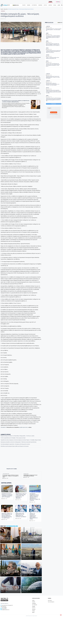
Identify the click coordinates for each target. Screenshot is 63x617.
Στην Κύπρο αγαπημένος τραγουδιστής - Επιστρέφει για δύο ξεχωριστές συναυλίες (15, 444)
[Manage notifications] (61, 615)
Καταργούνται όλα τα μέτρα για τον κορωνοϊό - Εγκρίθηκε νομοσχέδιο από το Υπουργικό (7, 495)
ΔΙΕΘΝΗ (59, 5)
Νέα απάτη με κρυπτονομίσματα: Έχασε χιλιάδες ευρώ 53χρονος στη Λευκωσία (15, 446)
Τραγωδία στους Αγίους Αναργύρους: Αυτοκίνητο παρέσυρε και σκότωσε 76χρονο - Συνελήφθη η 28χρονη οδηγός (21, 439)
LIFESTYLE (45, 5)
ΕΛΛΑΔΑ (54, 5)
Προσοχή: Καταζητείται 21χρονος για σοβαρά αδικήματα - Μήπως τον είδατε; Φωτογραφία (53, 77)
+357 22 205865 (4, 607)
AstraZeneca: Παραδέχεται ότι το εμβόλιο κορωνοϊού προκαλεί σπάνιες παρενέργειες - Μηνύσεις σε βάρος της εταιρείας (35, 497)
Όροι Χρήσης (50, 600)
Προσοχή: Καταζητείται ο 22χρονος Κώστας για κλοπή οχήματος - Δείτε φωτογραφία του (53, 29)
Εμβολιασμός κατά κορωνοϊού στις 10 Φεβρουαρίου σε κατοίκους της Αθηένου (21, 515)
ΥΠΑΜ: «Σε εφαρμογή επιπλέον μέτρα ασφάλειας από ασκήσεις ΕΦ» (52, 58)
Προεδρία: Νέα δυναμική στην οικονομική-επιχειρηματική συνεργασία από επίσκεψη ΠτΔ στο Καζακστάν (10, 555)
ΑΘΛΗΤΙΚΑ (50, 5)
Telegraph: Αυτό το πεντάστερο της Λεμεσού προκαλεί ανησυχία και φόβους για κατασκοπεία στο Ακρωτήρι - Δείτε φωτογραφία (31, 538)
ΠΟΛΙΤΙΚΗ (23, 5)
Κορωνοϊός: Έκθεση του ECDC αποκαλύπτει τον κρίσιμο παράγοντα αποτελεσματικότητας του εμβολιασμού (7, 515)
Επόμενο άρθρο (26, 473)
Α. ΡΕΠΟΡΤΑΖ (48, 26)
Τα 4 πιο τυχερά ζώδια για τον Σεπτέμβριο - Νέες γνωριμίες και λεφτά (13, 437)
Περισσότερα (53, 103)
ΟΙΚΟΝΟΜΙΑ (40, 5)
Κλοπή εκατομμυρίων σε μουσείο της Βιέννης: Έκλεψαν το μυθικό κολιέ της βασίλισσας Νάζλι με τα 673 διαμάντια (52, 44)
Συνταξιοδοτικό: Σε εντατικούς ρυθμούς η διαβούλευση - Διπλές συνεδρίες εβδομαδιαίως (15, 101)
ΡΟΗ (49, 22)
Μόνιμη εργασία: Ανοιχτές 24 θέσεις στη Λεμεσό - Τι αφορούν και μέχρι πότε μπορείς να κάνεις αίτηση (10, 588)
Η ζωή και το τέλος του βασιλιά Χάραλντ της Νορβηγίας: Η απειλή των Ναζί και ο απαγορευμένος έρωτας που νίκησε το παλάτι (53, 37)
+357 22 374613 (4, 608)
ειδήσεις (30, 427)
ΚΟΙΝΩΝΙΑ (28, 5)
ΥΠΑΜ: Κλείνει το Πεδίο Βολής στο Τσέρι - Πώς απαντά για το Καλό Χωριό (30, 555)
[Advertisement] (53, 71)
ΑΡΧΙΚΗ (33, 600)
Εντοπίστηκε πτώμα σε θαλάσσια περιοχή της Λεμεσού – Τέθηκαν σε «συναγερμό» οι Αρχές (10, 476)
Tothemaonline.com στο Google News (12, 427)
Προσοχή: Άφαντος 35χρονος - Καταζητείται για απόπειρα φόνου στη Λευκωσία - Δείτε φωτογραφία (52, 84)
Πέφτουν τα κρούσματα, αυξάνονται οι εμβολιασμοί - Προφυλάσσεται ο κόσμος (34, 516)
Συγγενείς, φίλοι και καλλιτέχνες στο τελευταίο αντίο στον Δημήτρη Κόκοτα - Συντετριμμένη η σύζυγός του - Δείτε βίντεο (10, 571)
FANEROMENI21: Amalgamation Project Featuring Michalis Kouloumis (30, 475)
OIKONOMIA (34, 603)
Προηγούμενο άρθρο (6, 473)
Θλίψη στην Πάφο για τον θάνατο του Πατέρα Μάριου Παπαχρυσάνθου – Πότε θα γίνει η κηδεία (17, 435)
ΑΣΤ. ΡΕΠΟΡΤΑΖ (34, 5)
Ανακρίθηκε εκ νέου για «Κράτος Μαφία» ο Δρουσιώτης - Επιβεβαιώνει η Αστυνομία (30, 572)
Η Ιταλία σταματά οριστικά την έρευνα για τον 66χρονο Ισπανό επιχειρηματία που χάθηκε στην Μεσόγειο (53, 51)
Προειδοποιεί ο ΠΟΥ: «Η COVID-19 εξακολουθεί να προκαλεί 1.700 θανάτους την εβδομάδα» (21, 496)
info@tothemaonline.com (5, 609)
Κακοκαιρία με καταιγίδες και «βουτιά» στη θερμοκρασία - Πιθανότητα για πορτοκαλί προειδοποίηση (18, 442)
